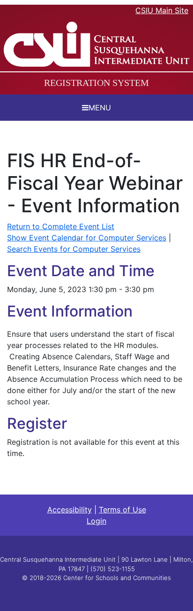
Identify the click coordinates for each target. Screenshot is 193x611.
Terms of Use (122, 509)
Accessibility (69, 509)
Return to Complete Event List (60, 226)
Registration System (96, 82)
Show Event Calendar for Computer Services (86, 237)
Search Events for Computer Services (74, 249)
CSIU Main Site (161, 10)
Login (96, 521)
